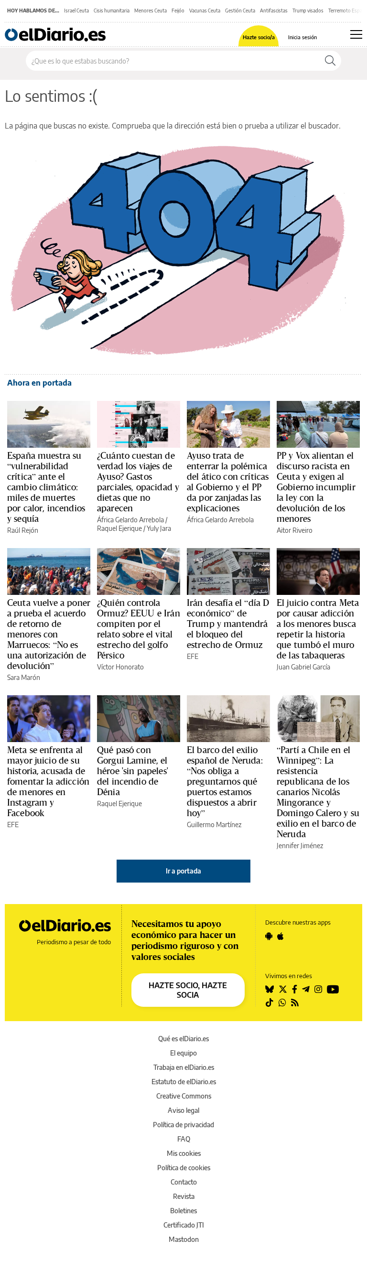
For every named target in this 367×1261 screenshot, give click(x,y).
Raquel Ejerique (119, 528)
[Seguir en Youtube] (333, 989)
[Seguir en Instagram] (318, 989)
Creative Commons (183, 1096)
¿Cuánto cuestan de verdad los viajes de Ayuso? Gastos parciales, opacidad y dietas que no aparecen (138, 482)
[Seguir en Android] (268, 936)
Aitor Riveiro (295, 530)
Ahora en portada (39, 383)
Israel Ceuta (76, 10)
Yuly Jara (159, 528)
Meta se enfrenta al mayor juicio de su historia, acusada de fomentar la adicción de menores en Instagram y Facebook (48, 781)
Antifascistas (274, 10)
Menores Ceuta (150, 10)
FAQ (183, 1139)
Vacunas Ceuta (204, 10)
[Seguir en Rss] (295, 1002)
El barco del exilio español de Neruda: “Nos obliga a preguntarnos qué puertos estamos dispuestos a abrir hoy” (225, 781)
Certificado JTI (183, 1225)
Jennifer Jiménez (300, 845)
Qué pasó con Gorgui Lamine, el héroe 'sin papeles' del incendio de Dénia (132, 771)
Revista (183, 1196)
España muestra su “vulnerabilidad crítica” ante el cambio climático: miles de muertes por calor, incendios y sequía (46, 487)
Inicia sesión (302, 37)
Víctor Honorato (120, 667)
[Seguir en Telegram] (306, 989)
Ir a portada (183, 871)
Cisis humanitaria (112, 10)
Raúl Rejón (22, 530)
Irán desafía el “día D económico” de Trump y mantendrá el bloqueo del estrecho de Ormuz (228, 623)
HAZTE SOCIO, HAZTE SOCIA (188, 990)
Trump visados (308, 10)
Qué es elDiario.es (183, 1039)
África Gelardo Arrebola (130, 520)
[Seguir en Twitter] (283, 989)
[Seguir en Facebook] (294, 989)
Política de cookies (183, 1168)
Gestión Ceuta (240, 10)
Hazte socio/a (259, 37)
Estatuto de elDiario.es (183, 1082)
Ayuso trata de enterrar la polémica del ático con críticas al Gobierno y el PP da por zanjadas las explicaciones (228, 482)
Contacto (184, 1182)
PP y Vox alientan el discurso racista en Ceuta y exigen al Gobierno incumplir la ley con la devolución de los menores (316, 487)
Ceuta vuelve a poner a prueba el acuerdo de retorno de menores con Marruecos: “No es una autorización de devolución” (48, 634)
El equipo (183, 1053)
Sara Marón (23, 677)
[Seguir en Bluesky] (269, 989)
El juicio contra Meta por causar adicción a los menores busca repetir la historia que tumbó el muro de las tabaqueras (318, 629)
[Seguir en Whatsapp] (282, 1002)
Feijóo (178, 10)
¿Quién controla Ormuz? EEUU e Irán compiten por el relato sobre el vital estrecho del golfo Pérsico (138, 629)
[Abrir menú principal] (356, 34)
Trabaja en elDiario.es (183, 1067)
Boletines (183, 1211)
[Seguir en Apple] (280, 936)
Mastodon (184, 1239)
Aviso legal (183, 1110)
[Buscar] (330, 61)
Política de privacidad (183, 1125)
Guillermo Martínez (214, 824)
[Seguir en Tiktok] (269, 1002)
